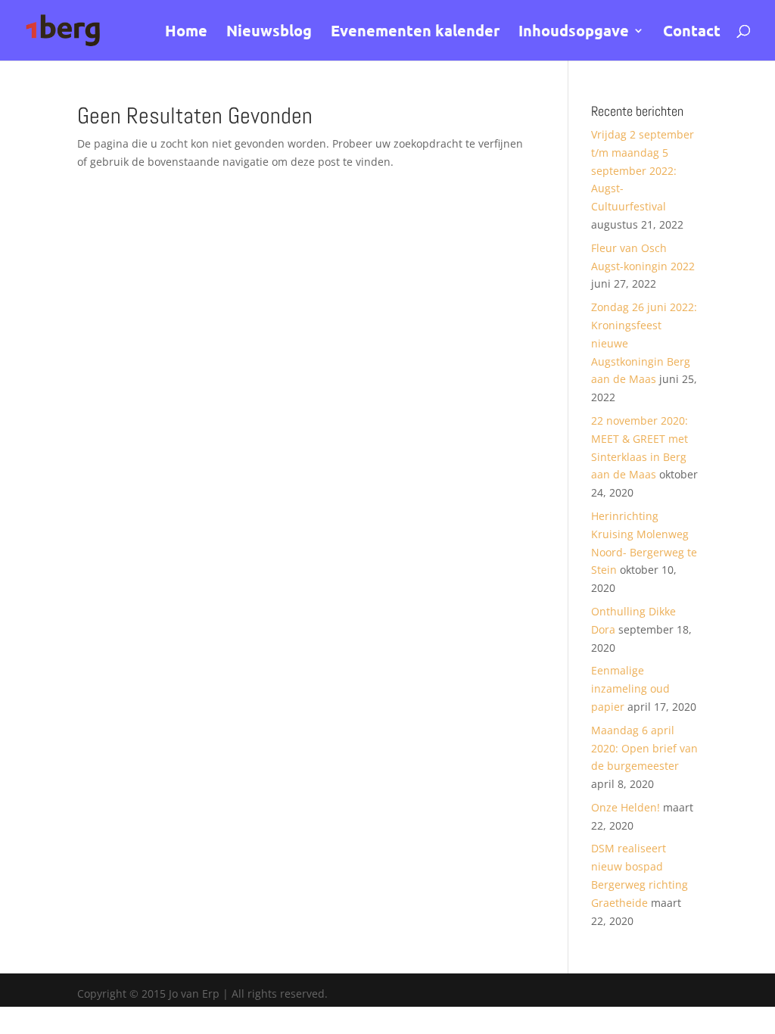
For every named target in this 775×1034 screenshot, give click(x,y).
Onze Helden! (625, 807)
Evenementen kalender (415, 32)
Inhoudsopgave (573, 32)
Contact (692, 32)
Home (186, 32)
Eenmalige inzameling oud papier (630, 688)
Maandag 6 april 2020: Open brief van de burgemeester (644, 748)
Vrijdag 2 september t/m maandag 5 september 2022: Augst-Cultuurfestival (642, 170)
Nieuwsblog (269, 32)
